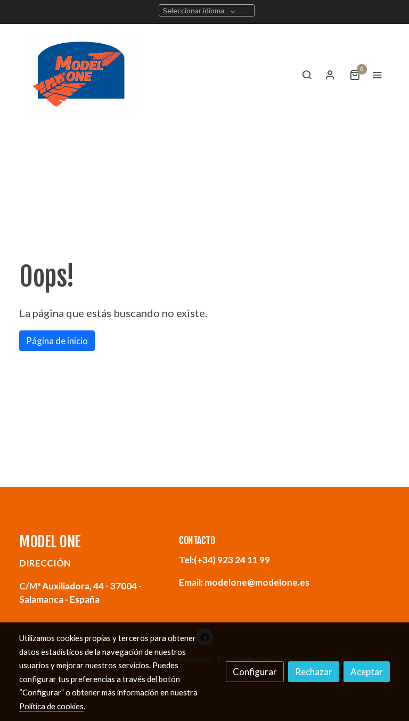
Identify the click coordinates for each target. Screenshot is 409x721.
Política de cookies (51, 706)
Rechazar (313, 671)
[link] (80, 75)
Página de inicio (57, 340)
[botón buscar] (306, 74)
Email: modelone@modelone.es (244, 582)
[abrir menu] (377, 74)
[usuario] (330, 74)
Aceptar (366, 671)
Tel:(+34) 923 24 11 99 (224, 559)
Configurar (255, 671)
